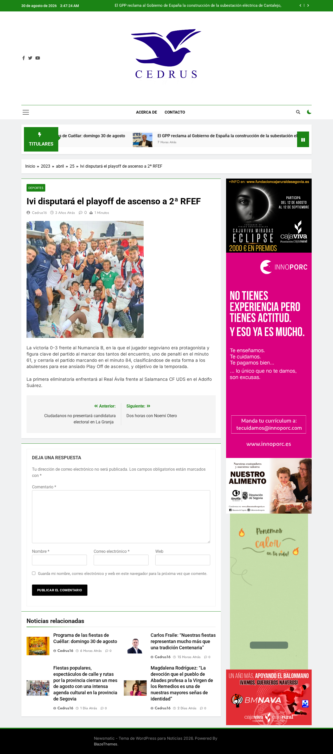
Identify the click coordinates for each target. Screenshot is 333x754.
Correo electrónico (112, 551)
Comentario (44, 486)
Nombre (40, 551)
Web (159, 551)
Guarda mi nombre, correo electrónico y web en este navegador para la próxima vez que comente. (122, 573)
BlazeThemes (105, 744)
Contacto (175, 112)
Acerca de (146, 112)
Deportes (35, 188)
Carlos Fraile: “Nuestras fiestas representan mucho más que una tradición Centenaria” (183, 641)
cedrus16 (39, 212)
